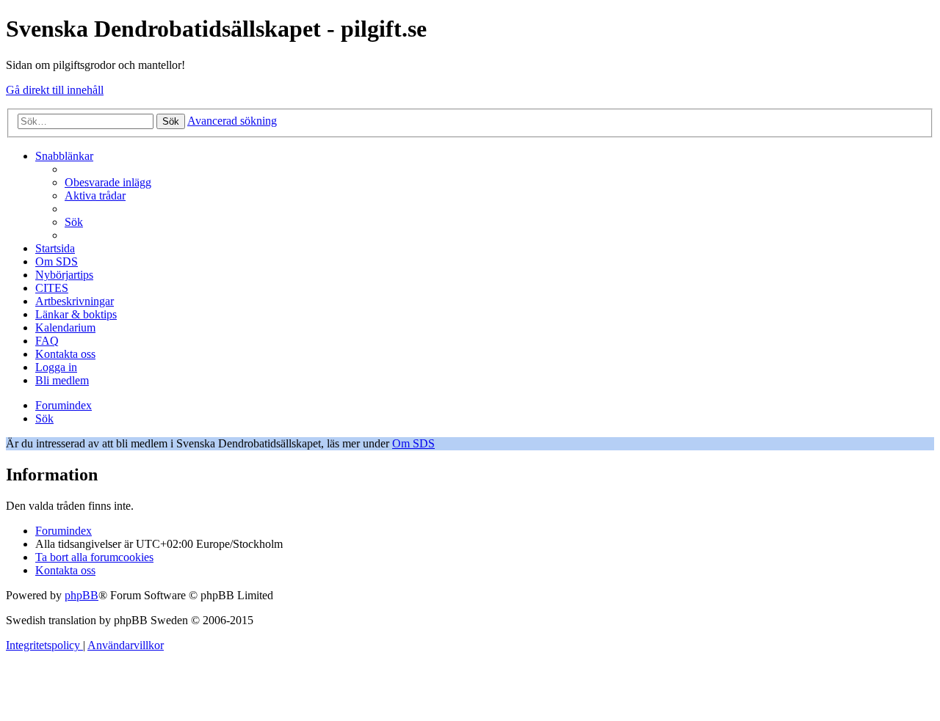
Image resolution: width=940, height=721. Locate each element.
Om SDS (413, 443)
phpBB (81, 595)
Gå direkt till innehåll (55, 90)
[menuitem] (108, 182)
